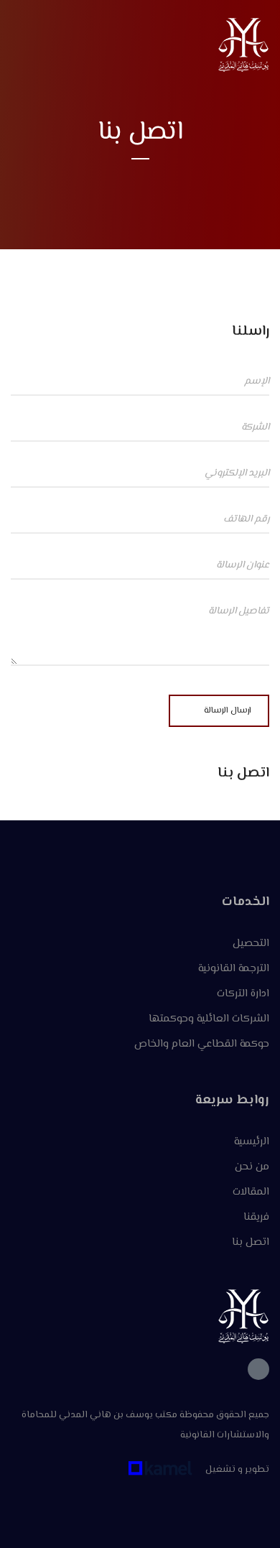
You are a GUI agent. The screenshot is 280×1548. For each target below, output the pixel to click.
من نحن (252, 1167)
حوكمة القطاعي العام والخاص (201, 1044)
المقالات (251, 1192)
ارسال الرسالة (227, 711)
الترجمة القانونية (233, 968)
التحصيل (251, 943)
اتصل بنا (250, 1242)
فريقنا (256, 1217)
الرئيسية (251, 1142)
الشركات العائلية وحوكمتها (209, 1019)
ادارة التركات (243, 994)
